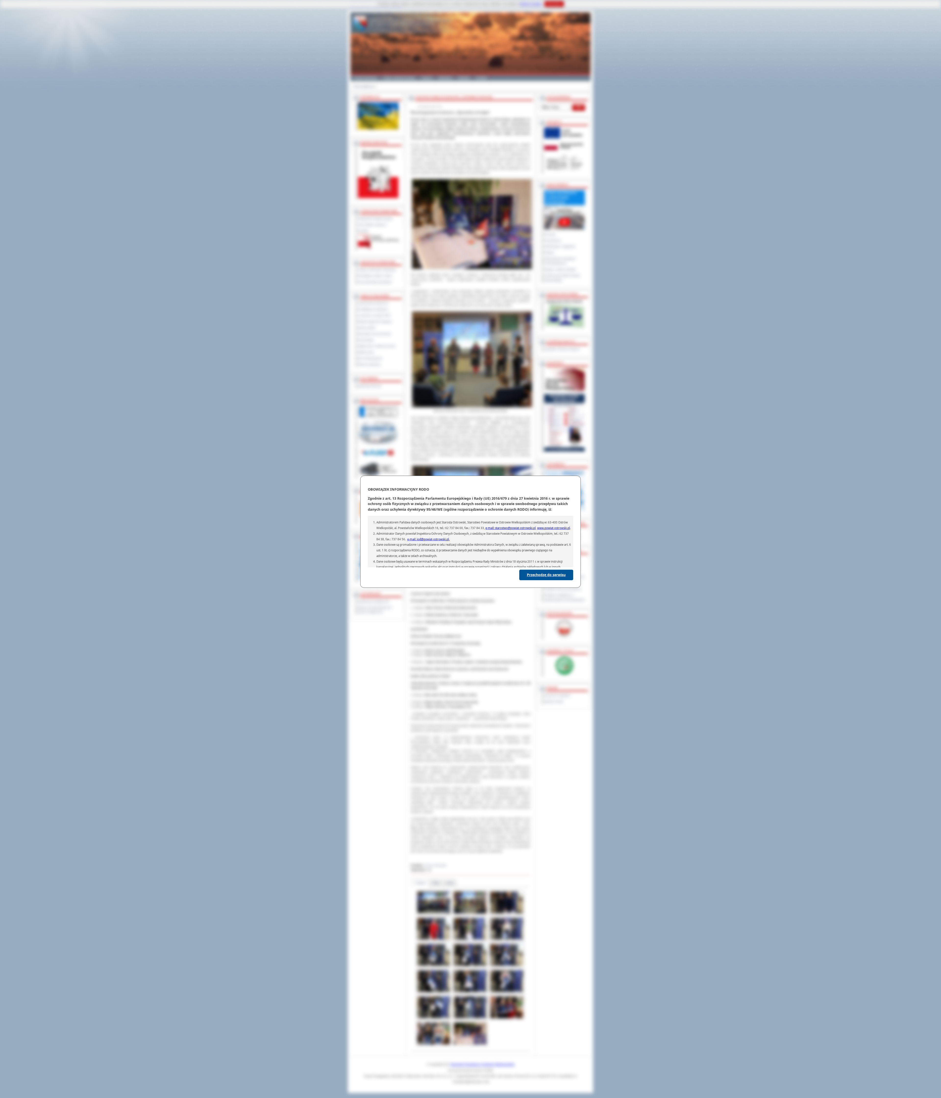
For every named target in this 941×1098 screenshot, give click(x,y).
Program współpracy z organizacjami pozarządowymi (564, 597)
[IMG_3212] (433, 940)
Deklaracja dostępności (373, 601)
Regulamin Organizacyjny (375, 218)
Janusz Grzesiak (435, 865)
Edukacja (445, 78)
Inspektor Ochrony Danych (562, 349)
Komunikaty (366, 340)
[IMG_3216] (470, 940)
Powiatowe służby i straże (375, 276)
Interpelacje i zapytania (559, 246)
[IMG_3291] (506, 1018)
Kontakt (481, 78)
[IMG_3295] (433, 1045)
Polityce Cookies (531, 4)
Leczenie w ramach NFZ (374, 315)
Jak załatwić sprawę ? (372, 224)
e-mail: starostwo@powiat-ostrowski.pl (510, 528)
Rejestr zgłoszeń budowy (375, 321)
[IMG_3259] (470, 992)
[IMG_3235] (433, 966)
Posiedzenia (552, 240)
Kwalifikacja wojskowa (373, 309)
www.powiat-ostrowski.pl (553, 528)
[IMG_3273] (433, 1018)
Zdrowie (463, 78)
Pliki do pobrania (369, 364)
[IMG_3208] (506, 914)
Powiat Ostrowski (365, 78)
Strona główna (363, 86)
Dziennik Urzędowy (557, 695)
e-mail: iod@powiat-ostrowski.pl (428, 539)
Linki (449, 883)
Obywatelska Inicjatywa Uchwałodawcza (559, 261)
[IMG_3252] (433, 992)
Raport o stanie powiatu (560, 269)
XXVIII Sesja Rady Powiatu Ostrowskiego (562, 278)
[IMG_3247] (506, 966)
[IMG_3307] (470, 1045)
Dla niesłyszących (370, 358)
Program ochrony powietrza (562, 589)
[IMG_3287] (433, 914)
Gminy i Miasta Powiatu (399, 78)
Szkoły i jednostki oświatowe (377, 270)
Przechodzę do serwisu (546, 574)
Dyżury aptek (366, 328)
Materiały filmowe (369, 386)
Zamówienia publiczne (373, 303)
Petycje (549, 252)
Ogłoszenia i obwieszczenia (376, 346)
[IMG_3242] (470, 966)
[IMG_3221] (506, 940)
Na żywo (550, 234)
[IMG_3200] (470, 914)
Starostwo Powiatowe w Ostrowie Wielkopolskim (482, 1064)
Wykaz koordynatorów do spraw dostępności (375, 610)
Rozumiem (554, 4)
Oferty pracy (366, 352)
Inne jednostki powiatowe (375, 282)
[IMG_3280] (470, 1018)
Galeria (427, 78)
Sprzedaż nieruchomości (374, 334)
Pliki (436, 883)
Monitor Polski (553, 701)
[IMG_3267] (506, 992)
